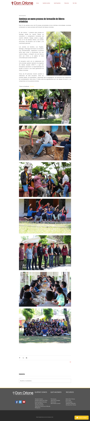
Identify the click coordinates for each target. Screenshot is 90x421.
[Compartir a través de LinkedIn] (26, 357)
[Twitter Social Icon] (20, 402)
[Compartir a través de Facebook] (19, 357)
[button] (47, 3)
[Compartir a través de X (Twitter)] (23, 357)
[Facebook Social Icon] (16, 402)
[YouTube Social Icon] (24, 402)
